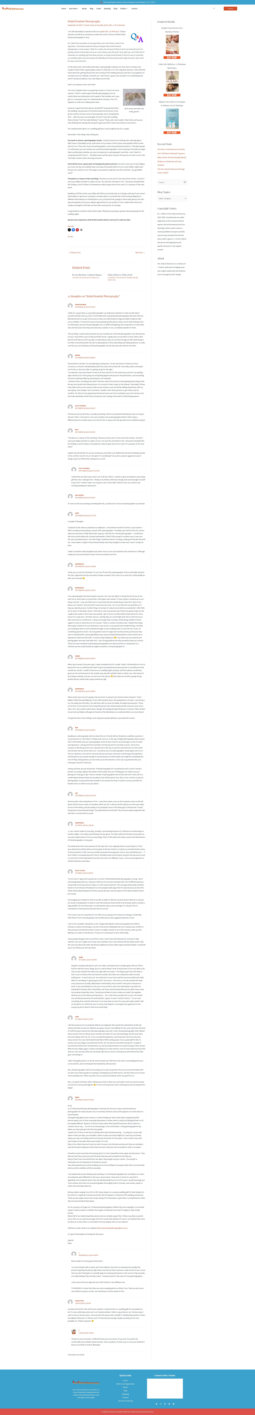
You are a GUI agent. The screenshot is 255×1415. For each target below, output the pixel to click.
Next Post (140, 252)
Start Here (73, 8)
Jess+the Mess (80, 406)
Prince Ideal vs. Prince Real (120, 274)
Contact (134, 8)
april (77, 513)
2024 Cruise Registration (125, 1384)
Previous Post (74, 252)
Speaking (107, 8)
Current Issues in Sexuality (93, 25)
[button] (214, 8)
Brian (77, 1097)
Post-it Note (80, 871)
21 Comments (120, 25)
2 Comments (111, 277)
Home (63, 8)
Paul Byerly (79, 495)
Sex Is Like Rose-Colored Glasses (87, 274)
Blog (91, 8)
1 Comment (75, 277)
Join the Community (125, 1401)
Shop (115, 8)
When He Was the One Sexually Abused (171, 157)
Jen (76, 793)
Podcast (125, 1397)
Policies (123, 8)
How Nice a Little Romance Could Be (171, 149)
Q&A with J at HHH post (110, 31)
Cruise (98, 8)
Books (84, 8)
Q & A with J (108, 25)
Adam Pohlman (80, 304)
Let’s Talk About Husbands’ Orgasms (171, 153)
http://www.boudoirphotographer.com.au (112, 1228)
